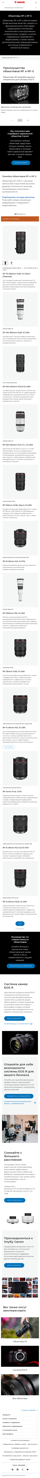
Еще (20, 923)
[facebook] (12, 1469)
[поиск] (3, 2)
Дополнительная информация (21, 966)
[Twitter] (22, 1469)
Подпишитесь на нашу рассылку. (18, 197)
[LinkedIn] (17, 1469)
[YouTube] (27, 1469)
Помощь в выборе (20, 162)
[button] (12, 120)
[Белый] (11, 263)
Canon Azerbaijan (19, 1465)
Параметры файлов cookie (20, 1459)
